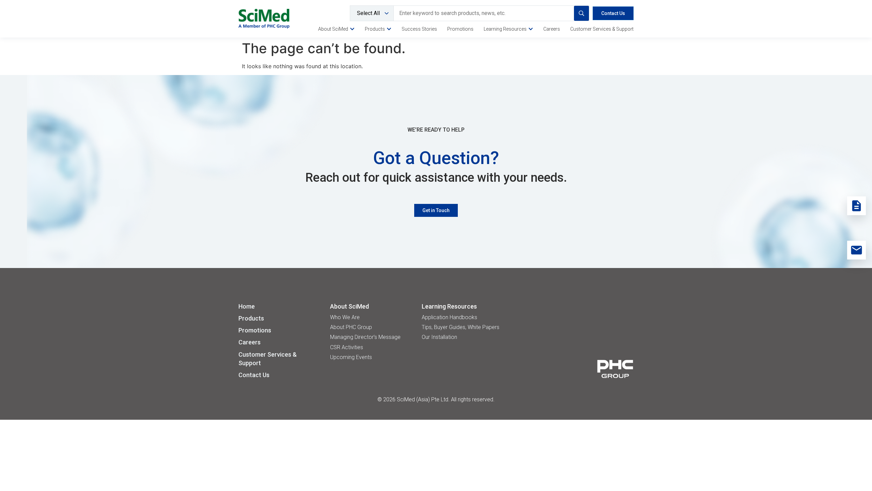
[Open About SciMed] (352, 29)
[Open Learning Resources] (530, 29)
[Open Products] (389, 29)
